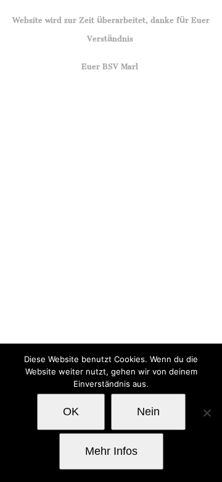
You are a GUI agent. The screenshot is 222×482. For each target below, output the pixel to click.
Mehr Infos (111, 451)
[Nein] (206, 413)
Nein (148, 411)
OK (71, 411)
